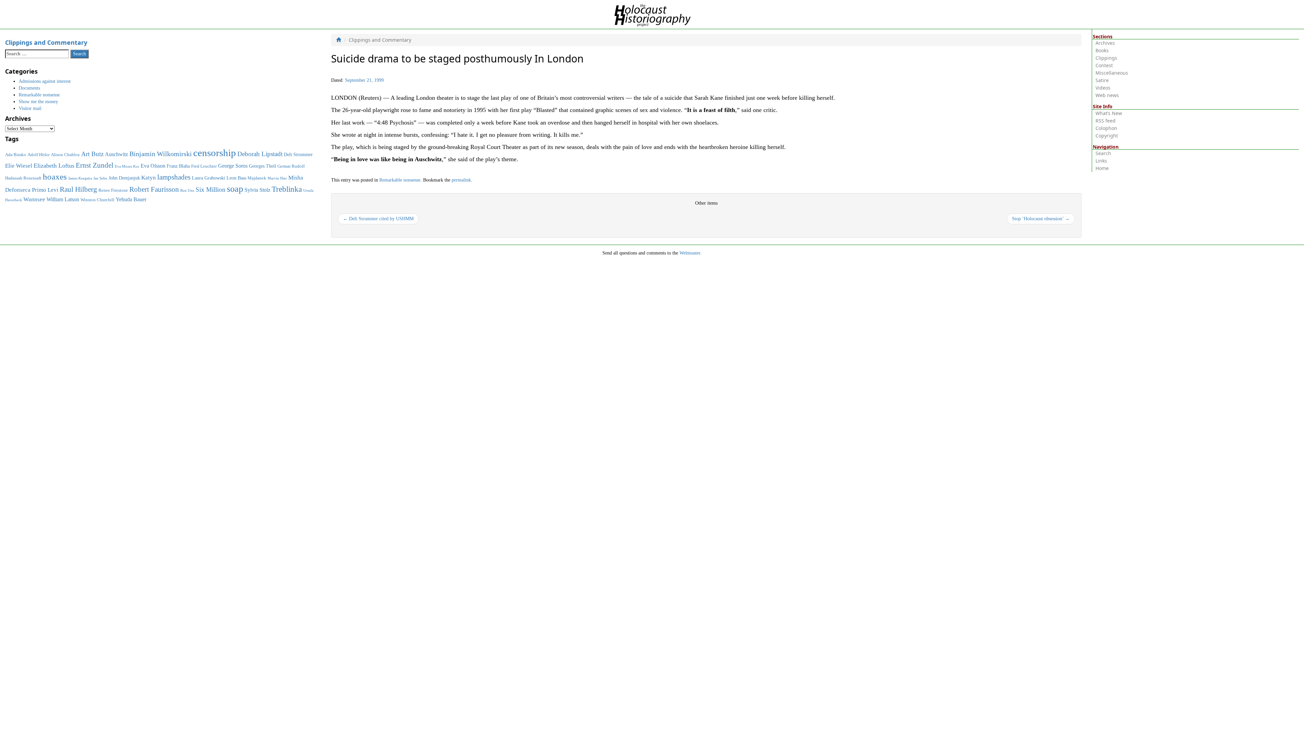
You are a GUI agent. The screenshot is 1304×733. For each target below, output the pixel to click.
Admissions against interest (45, 81)
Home (1102, 168)
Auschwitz (116, 154)
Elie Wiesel (18, 166)
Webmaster (690, 253)
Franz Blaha (178, 166)
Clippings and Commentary (46, 42)
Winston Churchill (97, 200)
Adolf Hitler (39, 154)
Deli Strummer (298, 154)
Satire (1102, 80)
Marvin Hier (277, 178)
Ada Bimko (15, 154)
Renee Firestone (113, 190)
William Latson (63, 199)
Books (1102, 50)
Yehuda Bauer (131, 199)
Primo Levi (45, 189)
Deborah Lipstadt (260, 153)
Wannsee (34, 199)
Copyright (1106, 135)
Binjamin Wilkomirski (160, 153)
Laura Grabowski (208, 178)
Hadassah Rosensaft (23, 178)
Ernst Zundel (94, 165)
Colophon (1106, 128)
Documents (29, 88)
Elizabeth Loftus (54, 165)
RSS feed (1105, 120)
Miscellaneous (1111, 73)
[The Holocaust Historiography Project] (652, 14)
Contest (1104, 65)
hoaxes (55, 176)
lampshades (174, 177)
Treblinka (287, 189)
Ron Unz (187, 190)
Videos (1102, 87)
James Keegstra (80, 178)
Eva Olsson (153, 166)
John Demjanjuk (124, 178)
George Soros (233, 166)
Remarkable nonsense (399, 180)
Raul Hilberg (78, 189)
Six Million (210, 189)
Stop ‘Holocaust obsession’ (1041, 218)
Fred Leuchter (204, 166)
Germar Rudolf (291, 166)
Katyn (148, 177)
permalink (461, 180)
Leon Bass (236, 178)
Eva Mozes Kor (127, 166)
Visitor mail (30, 108)
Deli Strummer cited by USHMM (378, 218)
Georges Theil (262, 166)
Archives (1105, 43)
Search (1103, 153)
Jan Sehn (100, 178)
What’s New (1108, 113)
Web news (1107, 95)
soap (235, 189)
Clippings (1106, 58)
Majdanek (257, 178)
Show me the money (38, 101)
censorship (214, 152)
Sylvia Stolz (257, 190)
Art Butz (92, 153)
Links (1101, 160)
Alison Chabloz (65, 154)
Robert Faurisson (154, 189)
